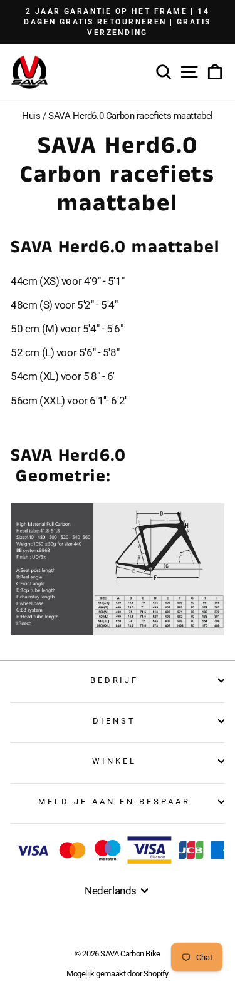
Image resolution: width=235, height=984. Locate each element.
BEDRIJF (114, 680)
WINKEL (114, 761)
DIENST (114, 720)
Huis (31, 115)
